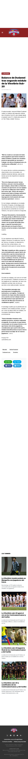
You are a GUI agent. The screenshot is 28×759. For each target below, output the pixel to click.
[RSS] (20, 735)
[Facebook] (10, 735)
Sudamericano (6, 352)
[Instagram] (14, 735)
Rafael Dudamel (14, 349)
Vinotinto (15, 352)
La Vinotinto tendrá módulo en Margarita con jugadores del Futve (14, 580)
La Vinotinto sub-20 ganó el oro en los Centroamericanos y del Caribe (14, 615)
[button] (2, 32)
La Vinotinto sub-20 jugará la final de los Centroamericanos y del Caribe (14, 650)
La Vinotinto (5, 73)
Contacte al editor (7, 741)
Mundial (5, 349)
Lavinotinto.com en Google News (13, 739)
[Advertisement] (14, 14)
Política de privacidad (20, 741)
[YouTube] (17, 735)
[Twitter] (7, 735)
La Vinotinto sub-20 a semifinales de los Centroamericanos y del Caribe (14, 685)
